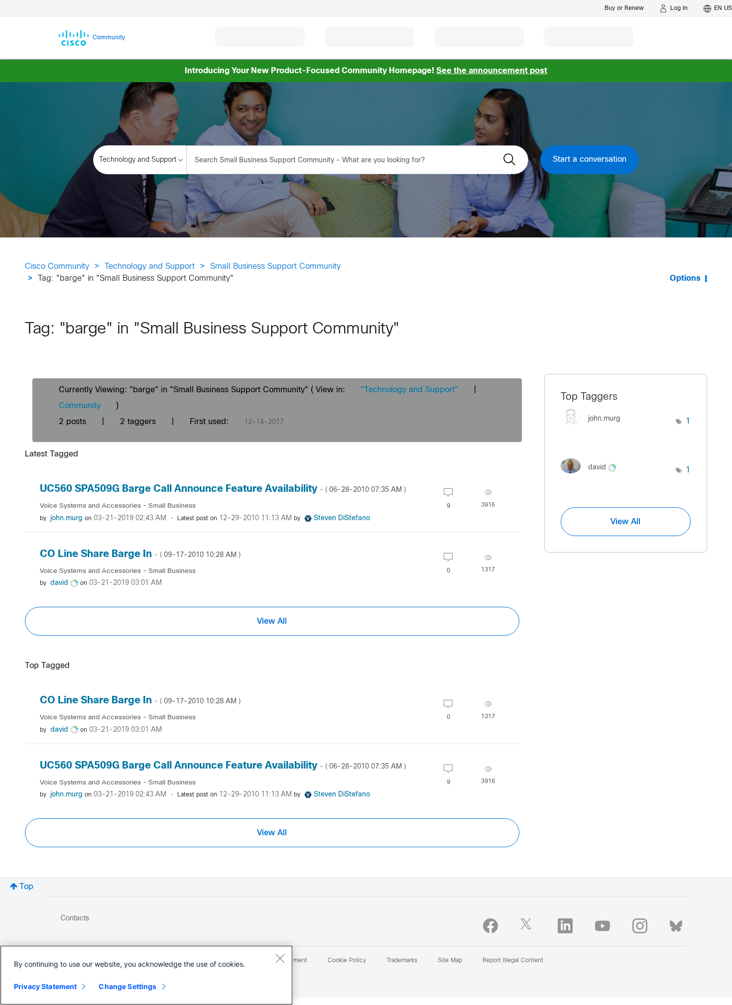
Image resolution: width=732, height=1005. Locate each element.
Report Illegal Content (513, 961)
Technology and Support (150, 266)
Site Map (450, 961)
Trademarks (401, 961)
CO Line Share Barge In (140, 554)
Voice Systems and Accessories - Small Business (118, 506)
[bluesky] (676, 923)
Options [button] (685, 278)
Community (80, 406)
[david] (592, 475)
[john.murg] (594, 427)
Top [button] (26, 887)
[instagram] (639, 925)
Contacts (75, 918)
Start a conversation (589, 159)
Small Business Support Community (275, 266)
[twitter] (527, 925)
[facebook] (490, 925)
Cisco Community (57, 266)
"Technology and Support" (409, 390)
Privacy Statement (45, 986)
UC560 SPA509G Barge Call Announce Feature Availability (223, 489)
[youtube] (602, 925)
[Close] (280, 958)
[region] (146, 975)
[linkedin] (565, 925)
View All (272, 621)
